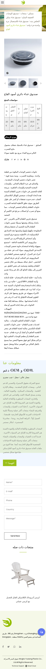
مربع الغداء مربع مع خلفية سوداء (17, 153)
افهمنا (11, 462)
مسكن (31, 13)
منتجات (23, 13)
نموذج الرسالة (10, 137)
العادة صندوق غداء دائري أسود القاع (22, 448)
